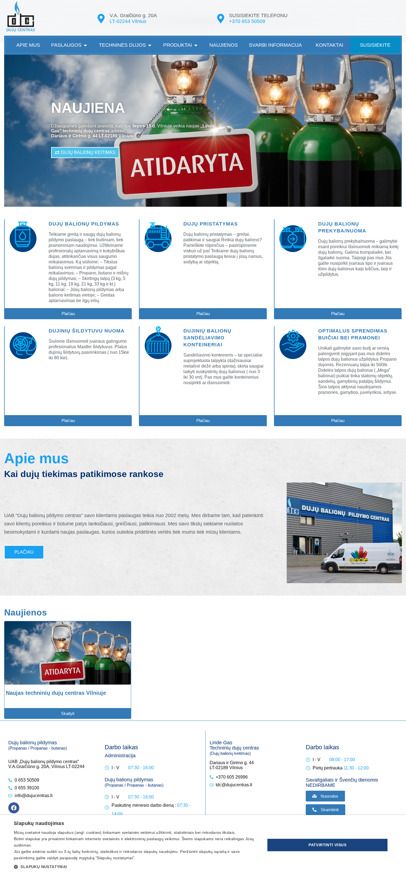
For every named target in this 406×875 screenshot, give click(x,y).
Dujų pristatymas (210, 224)
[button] (136, 866)
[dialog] (203, 845)
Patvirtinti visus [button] (327, 845)
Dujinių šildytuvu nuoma (87, 331)
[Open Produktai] (195, 45)
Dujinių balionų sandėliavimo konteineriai (207, 337)
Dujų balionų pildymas (84, 224)
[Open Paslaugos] (85, 45)
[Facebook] (13, 807)
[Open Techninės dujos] (149, 45)
